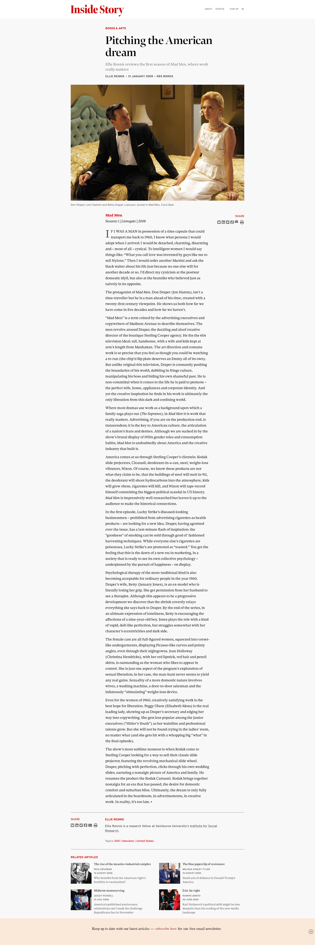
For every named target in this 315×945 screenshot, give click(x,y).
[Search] (243, 14)
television (128, 840)
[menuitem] (242, 9)
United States (145, 840)
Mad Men (113, 215)
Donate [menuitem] (219, 9)
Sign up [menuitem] (234, 9)
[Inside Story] (100, 11)
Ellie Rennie (115, 76)
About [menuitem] (208, 9)
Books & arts (115, 28)
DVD (117, 840)
